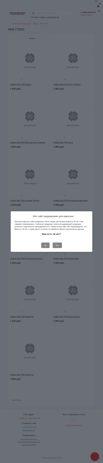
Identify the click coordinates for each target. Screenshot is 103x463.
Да (45, 245)
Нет (57, 245)
